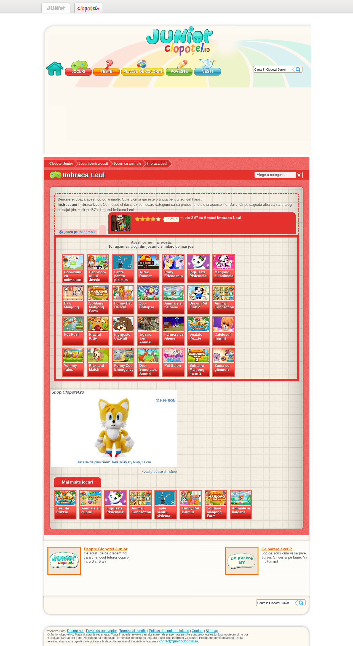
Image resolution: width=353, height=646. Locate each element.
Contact (197, 631)
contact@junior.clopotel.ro (178, 641)
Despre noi (75, 631)
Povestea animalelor (101, 631)
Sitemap (212, 631)
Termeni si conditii (132, 631)
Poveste (179, 72)
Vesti (207, 72)
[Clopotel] (89, 9)
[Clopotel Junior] (56, 9)
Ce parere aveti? (276, 549)
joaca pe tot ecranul (80, 232)
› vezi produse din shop (159, 472)
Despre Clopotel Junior (105, 549)
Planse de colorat (143, 72)
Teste (107, 72)
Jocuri (78, 72)
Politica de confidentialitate (169, 631)
